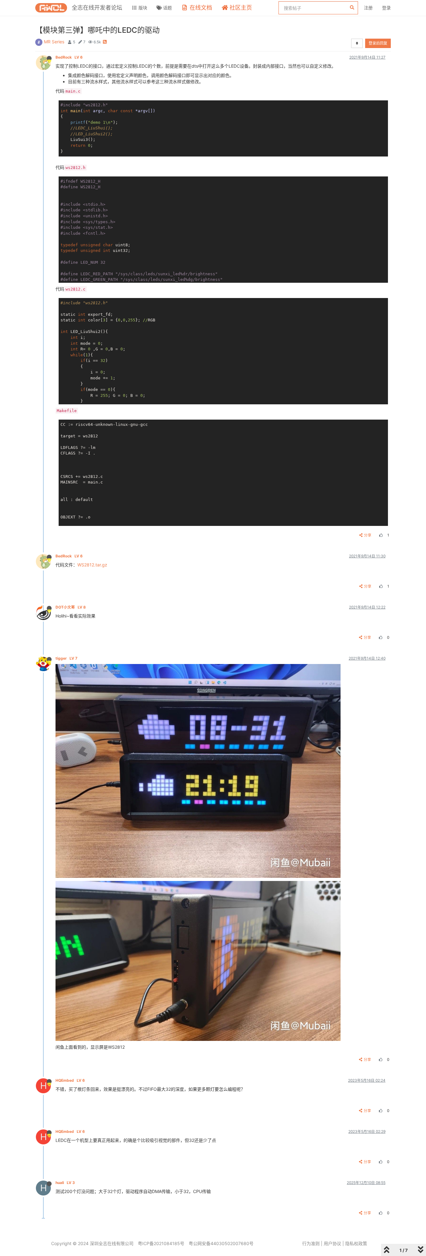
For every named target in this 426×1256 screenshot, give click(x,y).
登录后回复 (378, 43)
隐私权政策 (356, 1243)
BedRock (69, 57)
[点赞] (380, 535)
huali (65, 1182)
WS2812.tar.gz (92, 564)
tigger (66, 658)
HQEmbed (70, 1080)
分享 (367, 535)
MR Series (54, 41)
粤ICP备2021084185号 (161, 1243)
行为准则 (311, 1243)
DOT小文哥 (71, 607)
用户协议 (332, 1243)
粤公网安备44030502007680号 (221, 1243)
